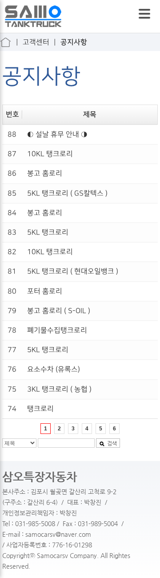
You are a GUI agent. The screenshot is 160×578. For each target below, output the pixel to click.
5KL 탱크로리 (47, 232)
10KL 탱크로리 (50, 154)
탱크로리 (40, 409)
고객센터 (36, 42)
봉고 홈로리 (44, 173)
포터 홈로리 (44, 291)
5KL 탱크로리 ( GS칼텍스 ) (67, 193)
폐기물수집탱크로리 (57, 330)
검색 (112, 443)
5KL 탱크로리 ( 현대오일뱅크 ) (72, 271)
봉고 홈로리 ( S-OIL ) (58, 311)
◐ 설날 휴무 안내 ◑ (57, 134)
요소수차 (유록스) (53, 369)
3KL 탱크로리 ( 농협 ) (59, 389)
